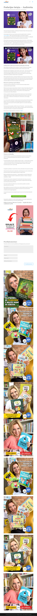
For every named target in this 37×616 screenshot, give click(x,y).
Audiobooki (8, 9)
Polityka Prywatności (28, 614)
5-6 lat (6, 9)
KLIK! (22, 110)
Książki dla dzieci (18, 9)
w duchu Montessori (23, 9)
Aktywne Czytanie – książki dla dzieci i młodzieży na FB (18, 203)
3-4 (4, 9)
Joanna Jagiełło (6, 35)
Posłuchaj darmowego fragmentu (18, 196)
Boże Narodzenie (13, 9)
